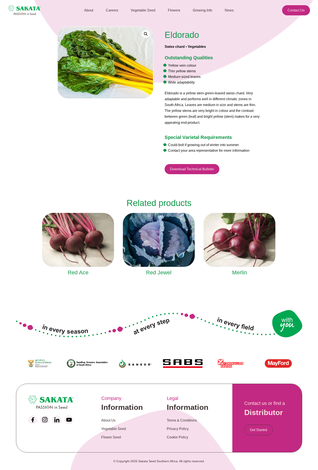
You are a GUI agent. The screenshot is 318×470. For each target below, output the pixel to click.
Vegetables (197, 46)
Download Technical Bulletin (192, 169)
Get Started (258, 430)
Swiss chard (175, 46)
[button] (146, 34)
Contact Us (296, 10)
